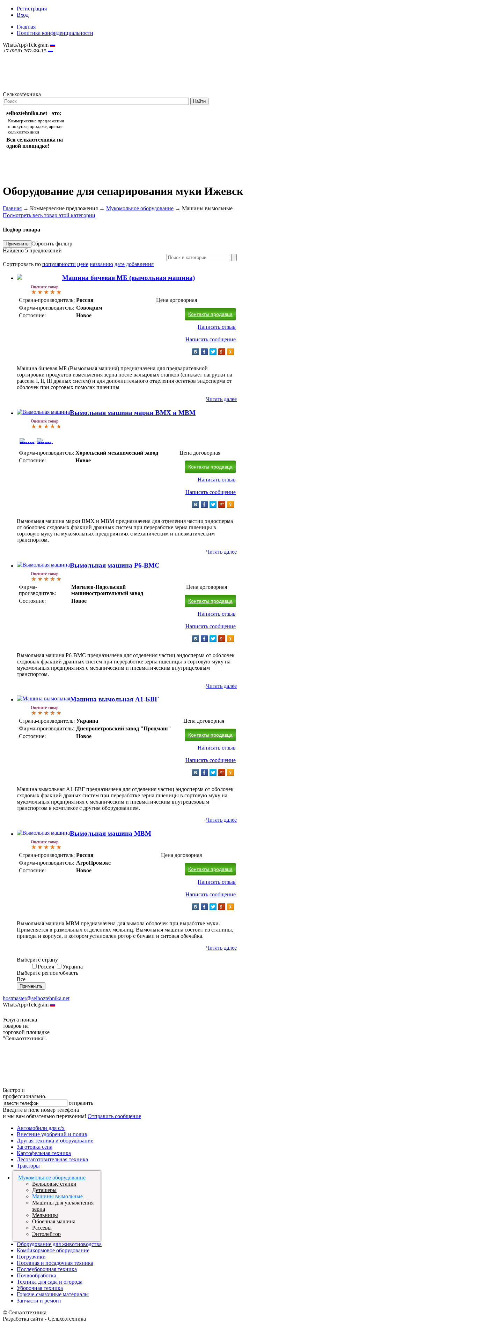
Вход (23, 15)
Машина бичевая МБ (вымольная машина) (128, 277)
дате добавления (134, 264)
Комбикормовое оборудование (53, 1250)
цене (82, 264)
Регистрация (32, 9)
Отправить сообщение (114, 1116)
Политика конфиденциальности (55, 33)
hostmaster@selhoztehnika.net (28, 55)
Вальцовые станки (54, 1184)
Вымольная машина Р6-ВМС (115, 565)
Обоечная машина (53, 1221)
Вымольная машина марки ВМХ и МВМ (133, 412)
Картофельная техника (44, 1153)
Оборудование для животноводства (59, 1244)
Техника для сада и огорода (49, 1282)
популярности (59, 264)
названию (101, 264)
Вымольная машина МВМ (110, 833)
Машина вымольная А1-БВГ (114, 699)
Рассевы (42, 1228)
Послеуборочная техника (47, 1269)
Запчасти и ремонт (39, 1301)
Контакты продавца (210, 314)
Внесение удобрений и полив (52, 1134)
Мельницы (45, 1215)
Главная (26, 27)
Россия (46, 967)
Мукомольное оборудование (140, 208)
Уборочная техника (40, 1288)
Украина (73, 967)
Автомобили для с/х (41, 1128)
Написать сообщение (210, 339)
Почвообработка (36, 1275)
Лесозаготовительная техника (52, 1159)
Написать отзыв (217, 327)
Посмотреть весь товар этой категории (49, 215)
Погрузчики (31, 1257)
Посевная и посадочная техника (55, 1263)
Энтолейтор (46, 1234)
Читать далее (221, 399)
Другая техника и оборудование (55, 1141)
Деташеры (44, 1190)
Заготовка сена (34, 1147)
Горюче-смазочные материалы (53, 1294)
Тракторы (28, 1166)
